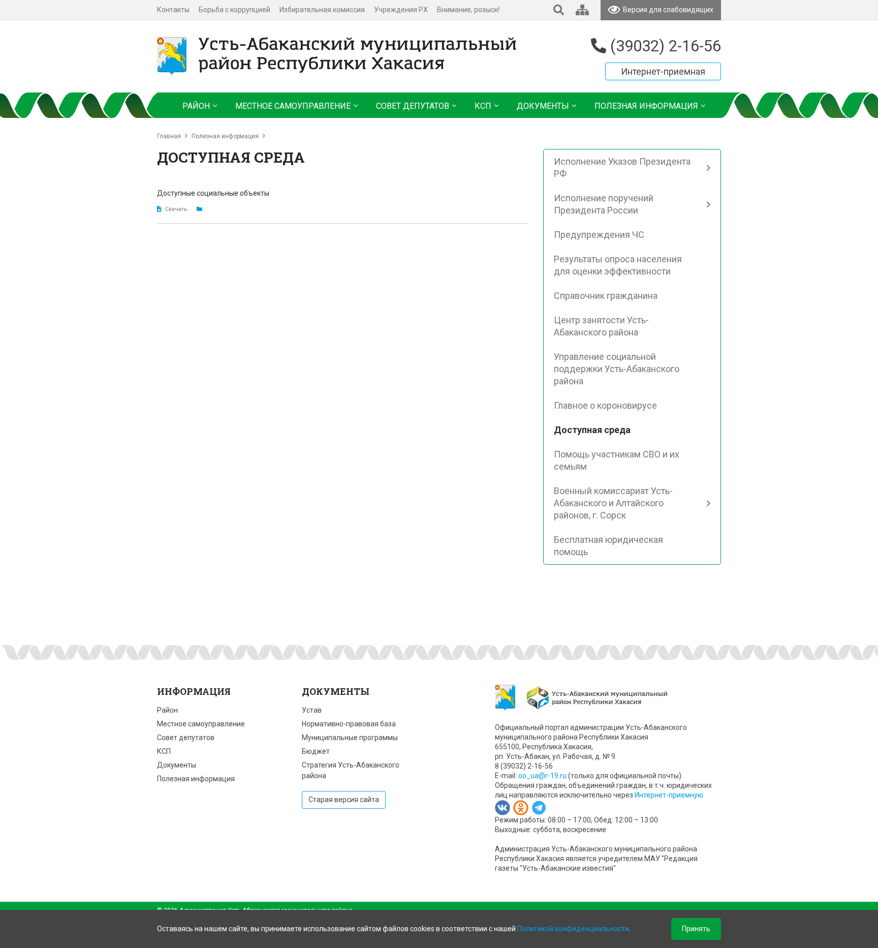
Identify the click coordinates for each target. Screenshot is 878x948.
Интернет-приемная (663, 71)
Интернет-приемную (669, 795)
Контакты (173, 10)
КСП (164, 751)
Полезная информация (225, 136)
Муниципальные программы (350, 737)
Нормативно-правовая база (349, 724)
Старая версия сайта (343, 800)
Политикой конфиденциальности (573, 929)
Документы (176, 765)
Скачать (176, 209)
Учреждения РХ (401, 10)
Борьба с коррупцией (234, 10)
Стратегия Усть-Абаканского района (350, 770)
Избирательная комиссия (322, 10)
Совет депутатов (185, 737)
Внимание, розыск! (468, 10)
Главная (169, 136)
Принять (696, 929)
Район (167, 710)
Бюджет (316, 751)
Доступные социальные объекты (213, 193)
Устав (312, 710)
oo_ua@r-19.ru (542, 776)
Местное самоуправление (201, 724)
